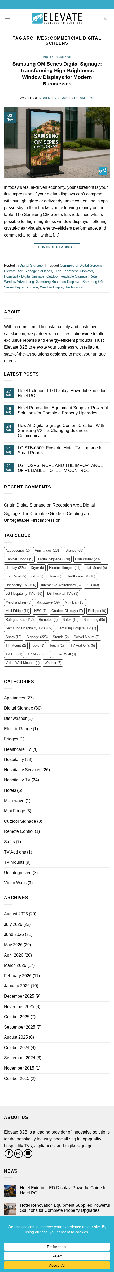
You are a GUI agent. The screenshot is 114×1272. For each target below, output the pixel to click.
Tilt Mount (16, 645)
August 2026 (16, 914)
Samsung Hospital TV (76, 628)
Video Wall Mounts (23, 663)
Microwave (48, 602)
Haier (54, 576)
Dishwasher (87, 559)
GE (37, 576)
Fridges (11, 739)
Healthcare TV (80, 576)
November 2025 (19, 1006)
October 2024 (16, 1047)
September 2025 (19, 1027)
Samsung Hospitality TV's (29, 628)
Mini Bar (74, 602)
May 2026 (13, 945)
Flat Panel (16, 576)
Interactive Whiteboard (61, 585)
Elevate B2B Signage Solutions (28, 271)
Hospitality (14, 759)
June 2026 (14, 934)
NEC (40, 611)
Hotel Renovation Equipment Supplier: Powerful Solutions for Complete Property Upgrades (63, 410)
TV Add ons (15, 852)
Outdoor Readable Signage (66, 276)
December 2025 (19, 996)
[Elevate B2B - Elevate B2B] (57, 18)
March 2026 (15, 965)
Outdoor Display (67, 611)
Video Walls (15, 882)
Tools (37, 645)
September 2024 (19, 1057)
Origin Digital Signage (25, 505)
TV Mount (38, 654)
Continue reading (57, 247)
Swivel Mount (86, 637)
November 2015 (19, 1068)
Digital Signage (57, 57)
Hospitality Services (22, 770)
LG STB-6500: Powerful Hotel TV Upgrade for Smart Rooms (61, 450)
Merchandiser (18, 602)
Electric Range (18, 729)
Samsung (94, 620)
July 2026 (13, 924)
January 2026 (17, 986)
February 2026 (18, 975)
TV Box (14, 654)
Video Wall (65, 654)
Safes (70, 620)
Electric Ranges (64, 568)
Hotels (10, 790)
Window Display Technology (61, 287)
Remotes (48, 620)
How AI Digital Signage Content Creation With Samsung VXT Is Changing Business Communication (61, 430)
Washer (53, 663)
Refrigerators (20, 620)
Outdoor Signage (20, 821)
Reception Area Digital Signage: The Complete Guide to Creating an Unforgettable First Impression (49, 513)
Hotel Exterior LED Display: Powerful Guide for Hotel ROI (62, 393)
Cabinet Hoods (19, 559)
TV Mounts (14, 862)
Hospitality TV (21, 585)
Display (16, 568)
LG (92, 585)
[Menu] (7, 18)
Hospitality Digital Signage (24, 276)
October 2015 (16, 1078)
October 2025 (16, 1016)
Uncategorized (18, 872)
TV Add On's (83, 645)
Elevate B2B (84, 98)
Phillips (97, 611)
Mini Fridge (17, 611)
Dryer (37, 568)
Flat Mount (96, 568)
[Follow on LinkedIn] (28, 1153)
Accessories (18, 550)
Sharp (13, 637)
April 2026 (13, 955)
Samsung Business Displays (58, 282)
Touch (57, 645)
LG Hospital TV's (62, 594)
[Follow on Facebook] (9, 1153)
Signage (37, 637)
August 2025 (16, 1037)
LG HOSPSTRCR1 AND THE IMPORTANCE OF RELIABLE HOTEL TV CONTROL (60, 468)
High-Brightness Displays (73, 271)
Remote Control (19, 831)
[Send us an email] (18, 1153)
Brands (74, 550)
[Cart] (106, 18)
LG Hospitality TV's (24, 594)
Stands (61, 637)
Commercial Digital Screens (81, 265)
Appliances (47, 550)
